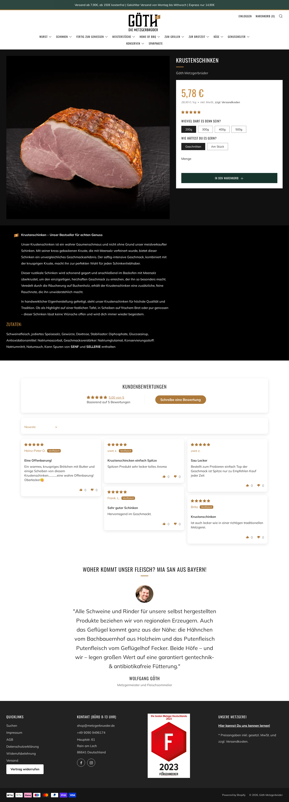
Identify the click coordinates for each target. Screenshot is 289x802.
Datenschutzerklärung (22, 746)
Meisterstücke (121, 36)
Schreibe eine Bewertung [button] (180, 400)
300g (205, 129)
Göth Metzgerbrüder (192, 73)
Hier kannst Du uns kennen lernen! (244, 726)
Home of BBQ (148, 36)
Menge (186, 159)
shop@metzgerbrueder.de (96, 726)
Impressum (14, 733)
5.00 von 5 (116, 397)
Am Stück (217, 146)
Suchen (11, 726)
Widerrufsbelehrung (21, 753)
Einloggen (245, 16)
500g (238, 129)
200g (188, 129)
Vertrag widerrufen (25, 769)
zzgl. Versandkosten (227, 102)
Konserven (133, 43)
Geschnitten (193, 146)
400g (222, 129)
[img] (34, 445)
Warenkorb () (265, 16)
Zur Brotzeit (197, 36)
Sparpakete (156, 43)
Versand (12, 760)
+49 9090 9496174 (91, 733)
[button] (191, 112)
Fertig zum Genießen (90, 36)
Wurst (43, 36)
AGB (9, 740)
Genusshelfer (237, 36)
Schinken (62, 36)
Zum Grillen (172, 36)
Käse (216, 36)
